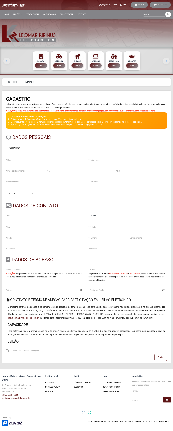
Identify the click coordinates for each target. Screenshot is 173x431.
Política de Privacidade (113, 382)
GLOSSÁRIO (78, 387)
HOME (6, 14)
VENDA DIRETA (32, 14)
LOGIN (139, 5)
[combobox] (21, 148)
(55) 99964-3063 (109, 4)
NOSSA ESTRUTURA (52, 387)
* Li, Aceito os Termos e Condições (24, 351)
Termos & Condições (111, 387)
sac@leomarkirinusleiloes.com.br (23, 318)
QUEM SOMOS (49, 14)
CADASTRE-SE (161, 5)
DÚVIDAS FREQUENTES (82, 382)
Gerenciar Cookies (111, 392)
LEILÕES (17, 14)
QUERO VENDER (67, 14)
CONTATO (82, 14)
